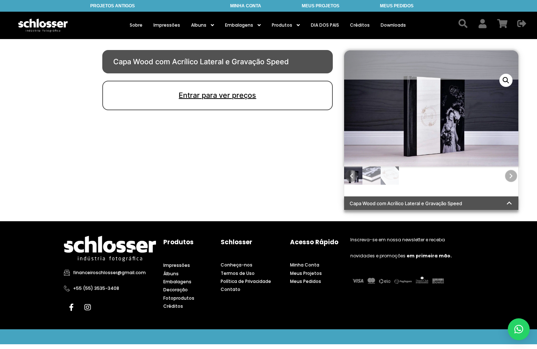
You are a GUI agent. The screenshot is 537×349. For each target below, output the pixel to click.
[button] (506, 80)
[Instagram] (87, 307)
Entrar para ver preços (217, 95)
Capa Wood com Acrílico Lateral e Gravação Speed (406, 203)
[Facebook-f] (71, 307)
